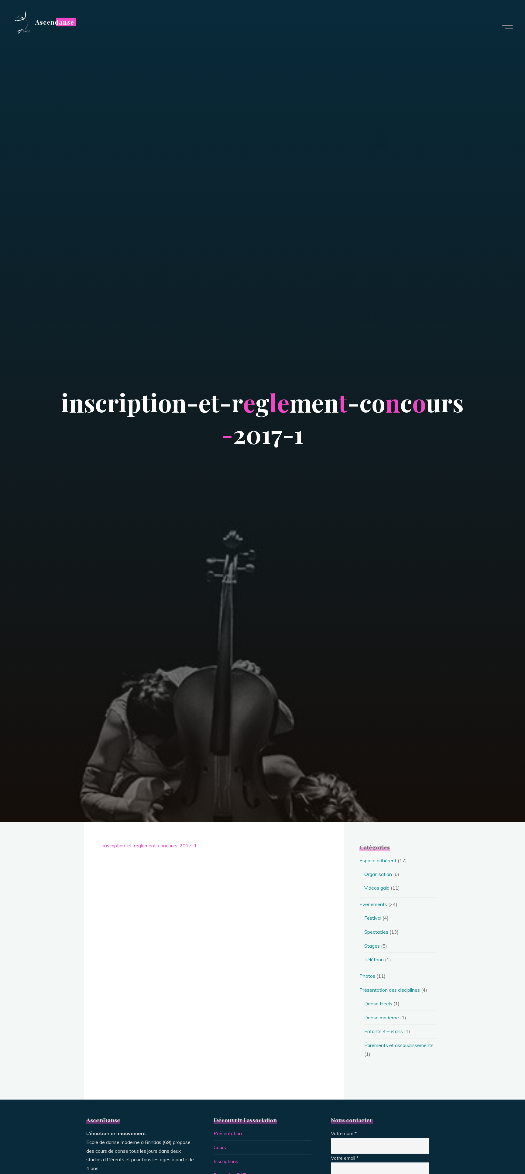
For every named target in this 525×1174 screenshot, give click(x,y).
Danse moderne (381, 1017)
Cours (220, 1147)
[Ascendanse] (21, 22)
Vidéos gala (376, 888)
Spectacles (376, 932)
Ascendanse (54, 22)
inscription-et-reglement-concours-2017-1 (150, 846)
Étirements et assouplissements (399, 1045)
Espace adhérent (377, 860)
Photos (367, 976)
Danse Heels (378, 1004)
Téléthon (374, 959)
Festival (372, 918)
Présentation (228, 1133)
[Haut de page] (501, 1150)
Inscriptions (226, 1161)
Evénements (373, 904)
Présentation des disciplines (389, 990)
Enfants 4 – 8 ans (383, 1031)
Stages (372, 946)
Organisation (378, 874)
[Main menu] (507, 28)
